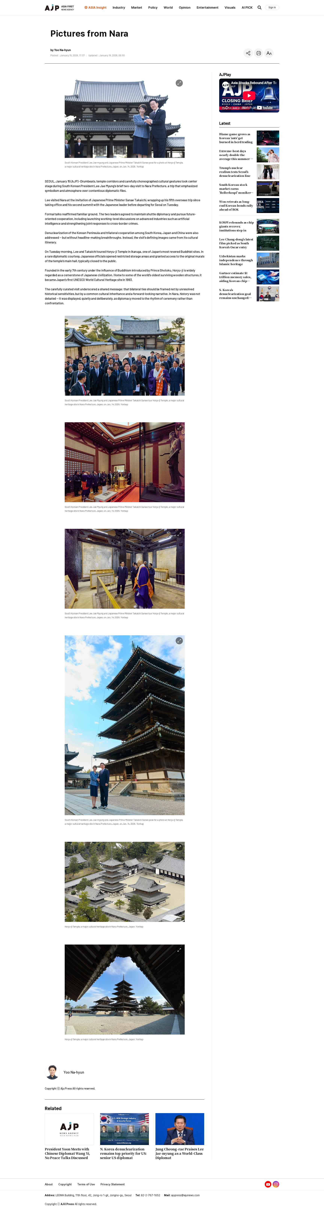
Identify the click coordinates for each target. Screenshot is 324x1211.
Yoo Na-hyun (74, 1072)
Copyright (65, 1184)
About (49, 1184)
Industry (119, 7)
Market (136, 7)
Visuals (230, 7)
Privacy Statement (112, 1184)
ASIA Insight (97, 7)
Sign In (272, 7)
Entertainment (207, 7)
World (168, 7)
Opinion (184, 7)
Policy (153, 7)
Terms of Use (86, 1184)
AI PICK (247, 7)
